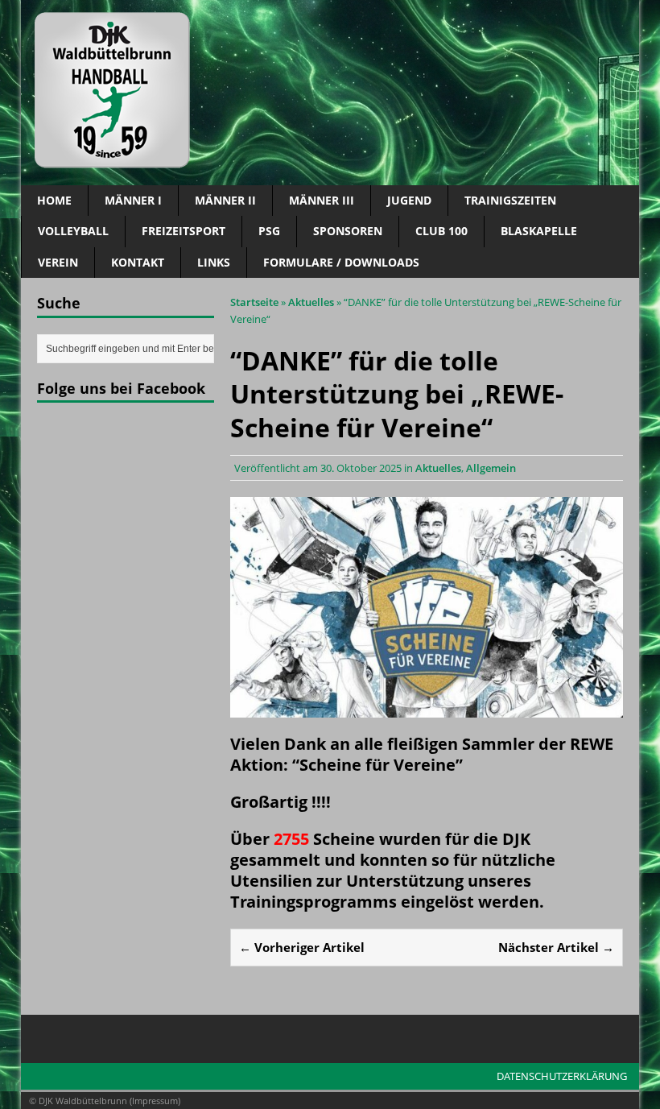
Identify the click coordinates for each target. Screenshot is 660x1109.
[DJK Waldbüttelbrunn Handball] (330, 92)
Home (54, 200)
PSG (269, 230)
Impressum (155, 1101)
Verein (58, 262)
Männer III (321, 200)
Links (213, 262)
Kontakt (137, 262)
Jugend (409, 200)
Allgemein (491, 468)
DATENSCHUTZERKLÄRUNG (562, 1076)
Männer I (133, 200)
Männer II (225, 200)
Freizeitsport (183, 230)
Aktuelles (438, 468)
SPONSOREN (347, 230)
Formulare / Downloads (341, 262)
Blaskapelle (539, 230)
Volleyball (73, 230)
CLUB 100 (441, 230)
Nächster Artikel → (556, 947)
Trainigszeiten (510, 200)
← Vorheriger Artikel (302, 947)
